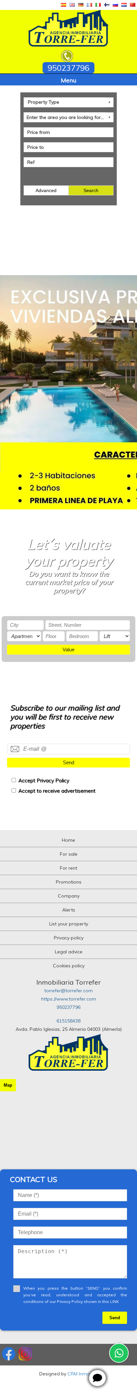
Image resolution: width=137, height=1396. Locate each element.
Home (68, 840)
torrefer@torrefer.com (68, 991)
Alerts (68, 910)
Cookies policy (68, 966)
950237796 (68, 1007)
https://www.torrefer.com (68, 999)
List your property (68, 924)
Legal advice (68, 952)
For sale (68, 854)
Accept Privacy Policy (43, 780)
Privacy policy (68, 938)
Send (68, 762)
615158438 (68, 1021)
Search (90, 190)
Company (68, 896)
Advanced (46, 190)
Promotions (68, 882)
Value (68, 649)
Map (8, 1085)
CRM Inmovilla (83, 1374)
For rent (68, 868)
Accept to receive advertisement (56, 791)
